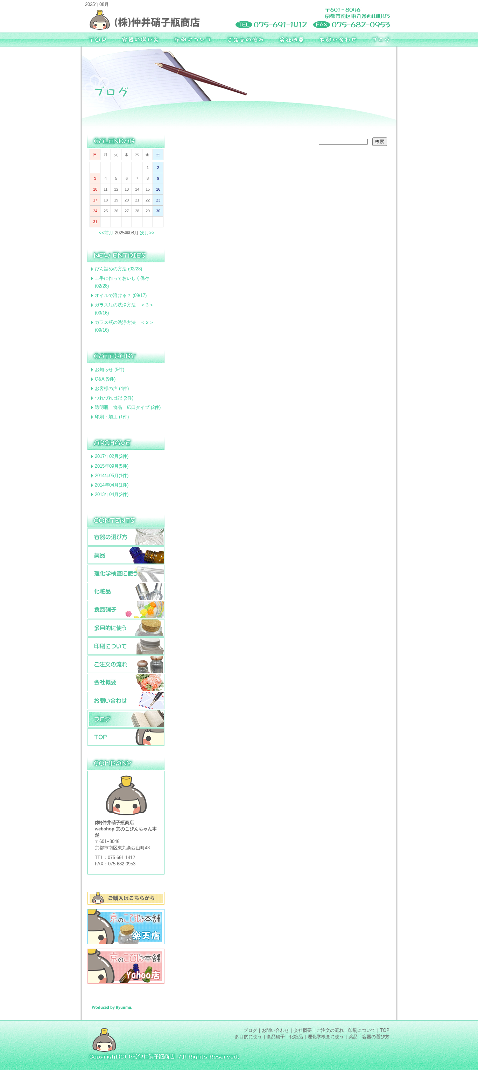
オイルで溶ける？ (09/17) (121, 295)
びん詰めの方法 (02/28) (118, 268)
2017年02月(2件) (111, 456)
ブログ (250, 1030)
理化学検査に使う (326, 1036)
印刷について (361, 1030)
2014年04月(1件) (111, 485)
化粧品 (296, 1036)
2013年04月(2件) (111, 494)
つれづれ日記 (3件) (114, 398)
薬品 (353, 1036)
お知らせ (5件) (109, 369)
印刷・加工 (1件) (112, 416)
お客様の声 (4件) (112, 388)
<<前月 (106, 232)
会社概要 (303, 1030)
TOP (384, 1030)
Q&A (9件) (105, 379)
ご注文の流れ (330, 1030)
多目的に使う (248, 1036)
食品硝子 (276, 1036)
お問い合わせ (275, 1030)
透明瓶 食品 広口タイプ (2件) (128, 407)
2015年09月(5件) (111, 466)
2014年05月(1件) (111, 475)
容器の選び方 (375, 1036)
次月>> (147, 232)
